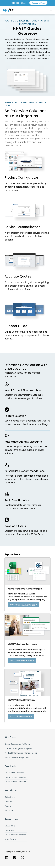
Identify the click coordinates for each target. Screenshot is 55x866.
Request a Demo (38, 3)
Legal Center (10, 839)
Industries (9, 801)
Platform (10, 737)
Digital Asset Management (17, 757)
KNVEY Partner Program (15, 834)
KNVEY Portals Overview (15, 777)
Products (10, 766)
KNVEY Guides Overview (15, 781)
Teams (8, 806)
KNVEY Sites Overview (14, 773)
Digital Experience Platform (17, 744)
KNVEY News (10, 830)
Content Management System (19, 748)
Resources (11, 819)
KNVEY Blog (10, 826)
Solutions (11, 790)
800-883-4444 (19, 3)
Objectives (10, 797)
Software (9, 810)
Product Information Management (21, 753)
